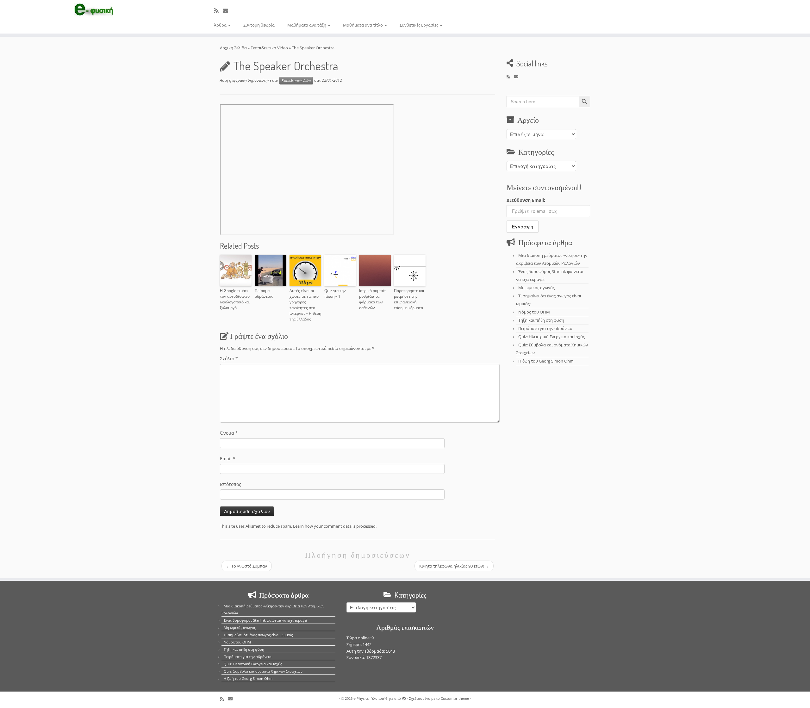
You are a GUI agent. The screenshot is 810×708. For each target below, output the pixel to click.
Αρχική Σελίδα (234, 48)
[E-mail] (227, 10)
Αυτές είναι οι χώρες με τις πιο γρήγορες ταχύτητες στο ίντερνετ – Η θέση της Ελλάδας (305, 305)
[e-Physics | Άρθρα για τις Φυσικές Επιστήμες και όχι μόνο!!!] (93, 10)
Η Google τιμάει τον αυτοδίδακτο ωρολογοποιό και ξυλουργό (235, 299)
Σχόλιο (229, 359)
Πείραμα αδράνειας (264, 293)
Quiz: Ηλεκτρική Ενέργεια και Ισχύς (551, 336)
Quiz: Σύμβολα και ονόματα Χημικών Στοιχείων (263, 671)
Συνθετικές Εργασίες (419, 25)
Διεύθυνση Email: (526, 200)
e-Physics (361, 698)
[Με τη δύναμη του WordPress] (404, 697)
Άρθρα (220, 25)
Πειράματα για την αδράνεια (545, 328)
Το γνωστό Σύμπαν (246, 566)
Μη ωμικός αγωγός (536, 287)
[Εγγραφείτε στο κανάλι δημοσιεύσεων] (218, 10)
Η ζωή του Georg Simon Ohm (546, 361)
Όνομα (229, 433)
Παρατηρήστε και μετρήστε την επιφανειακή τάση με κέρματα (409, 299)
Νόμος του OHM (534, 312)
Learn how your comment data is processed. (335, 526)
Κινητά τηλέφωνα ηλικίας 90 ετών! (454, 566)
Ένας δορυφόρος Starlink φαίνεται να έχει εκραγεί (265, 620)
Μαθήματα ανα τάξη (307, 25)
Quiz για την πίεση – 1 (335, 293)
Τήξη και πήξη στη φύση (541, 320)
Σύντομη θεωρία (259, 25)
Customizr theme (455, 698)
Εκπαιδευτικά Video (269, 48)
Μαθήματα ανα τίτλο (363, 25)
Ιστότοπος (230, 484)
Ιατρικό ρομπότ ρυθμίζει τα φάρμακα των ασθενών (372, 299)
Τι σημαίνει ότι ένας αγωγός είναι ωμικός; (259, 634)
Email (227, 459)
